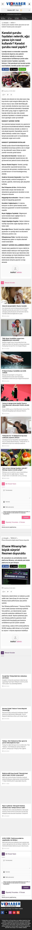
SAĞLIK (12, 22)
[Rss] (18, 912)
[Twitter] (6, 912)
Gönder (23, 69)
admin (19, 272)
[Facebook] (2, 912)
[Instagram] (10, 912)
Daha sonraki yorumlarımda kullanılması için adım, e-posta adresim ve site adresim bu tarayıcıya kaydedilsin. (16, 513)
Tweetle (15, 69)
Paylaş (6, 69)
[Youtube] (14, 912)
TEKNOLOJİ (14, 538)
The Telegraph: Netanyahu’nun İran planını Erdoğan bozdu (19, 14)
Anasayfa (6, 22)
